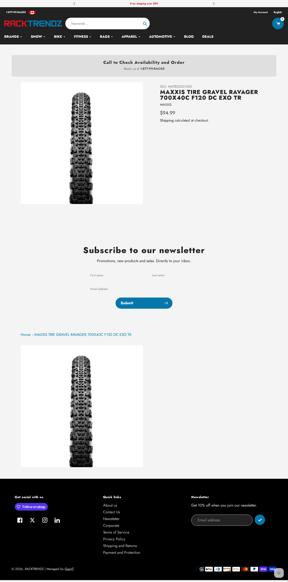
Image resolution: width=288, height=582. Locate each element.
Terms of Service (116, 532)
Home (25, 334)
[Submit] (260, 520)
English (278, 12)
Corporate (111, 525)
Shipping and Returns (120, 545)
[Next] (213, 3)
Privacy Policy (114, 539)
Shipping (167, 120)
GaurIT (69, 569)
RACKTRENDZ (34, 569)
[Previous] (74, 3)
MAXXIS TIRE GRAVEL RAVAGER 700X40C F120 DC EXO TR (82, 334)
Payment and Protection (121, 552)
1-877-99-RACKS (16, 12)
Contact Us (111, 512)
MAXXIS (166, 104)
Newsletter (111, 519)
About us (110, 505)
